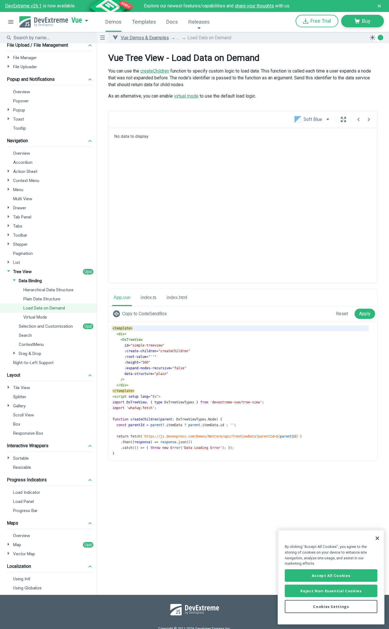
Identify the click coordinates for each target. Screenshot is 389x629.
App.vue (122, 297)
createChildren (154, 71)
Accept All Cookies (331, 575)
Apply (364, 313)
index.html (177, 297)
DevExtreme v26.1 (23, 6)
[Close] (377, 538)
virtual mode (186, 96)
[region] (331, 577)
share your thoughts (254, 6)
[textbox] (51, 37)
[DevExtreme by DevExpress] (43, 22)
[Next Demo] (369, 119)
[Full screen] (343, 119)
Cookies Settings (331, 606)
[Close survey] (379, 6)
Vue (76, 20)
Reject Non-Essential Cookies (330, 590)
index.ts (148, 297)
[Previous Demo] (358, 119)
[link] (141, 314)
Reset (342, 313)
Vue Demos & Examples (145, 37)
